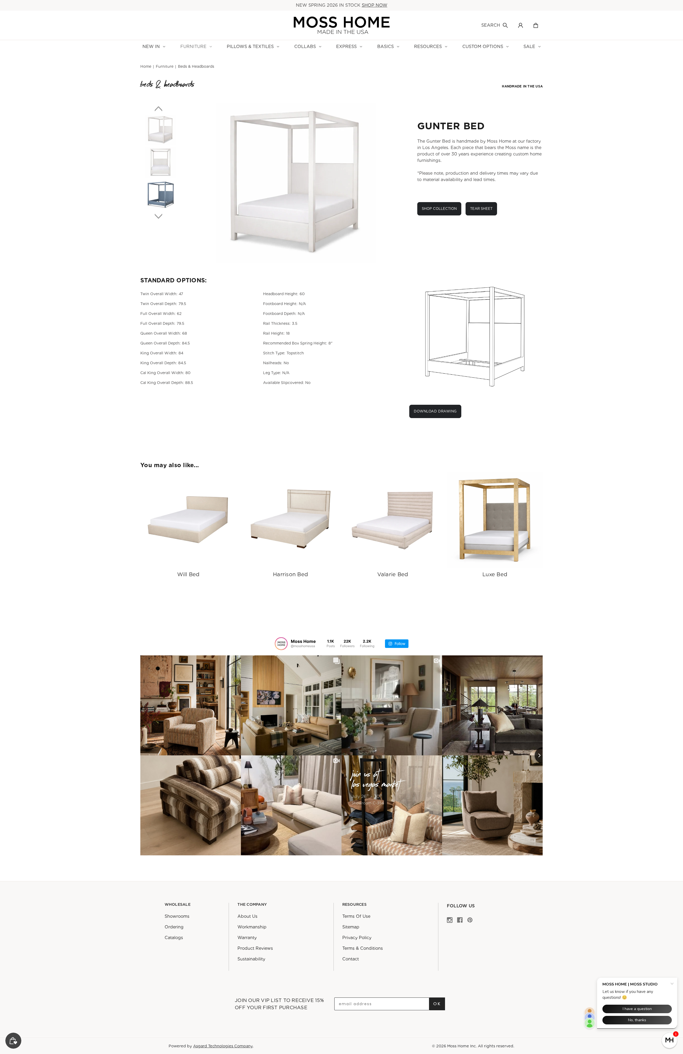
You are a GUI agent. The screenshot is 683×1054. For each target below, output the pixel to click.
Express (346, 46)
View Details (188, 520)
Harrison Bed (290, 574)
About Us (247, 916)
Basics (385, 46)
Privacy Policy (356, 937)
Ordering (174, 927)
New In (151, 46)
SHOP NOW (374, 5)
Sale (529, 46)
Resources (428, 46)
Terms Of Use (356, 916)
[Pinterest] (470, 920)
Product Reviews (255, 948)
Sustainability (251, 959)
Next (160, 216)
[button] (669, 1040)
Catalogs (174, 937)
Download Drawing (435, 411)
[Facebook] (460, 920)
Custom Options (482, 46)
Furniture (193, 46)
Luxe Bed (494, 574)
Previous (160, 108)
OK (437, 1004)
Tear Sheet (481, 209)
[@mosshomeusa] (281, 643)
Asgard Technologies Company (223, 1046)
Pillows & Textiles (250, 46)
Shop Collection (439, 209)
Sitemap (350, 927)
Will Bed (188, 574)
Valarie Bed (392, 574)
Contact (350, 959)
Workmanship (252, 927)
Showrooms (177, 916)
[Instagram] (449, 920)
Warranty (247, 937)
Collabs (305, 46)
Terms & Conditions (362, 948)
